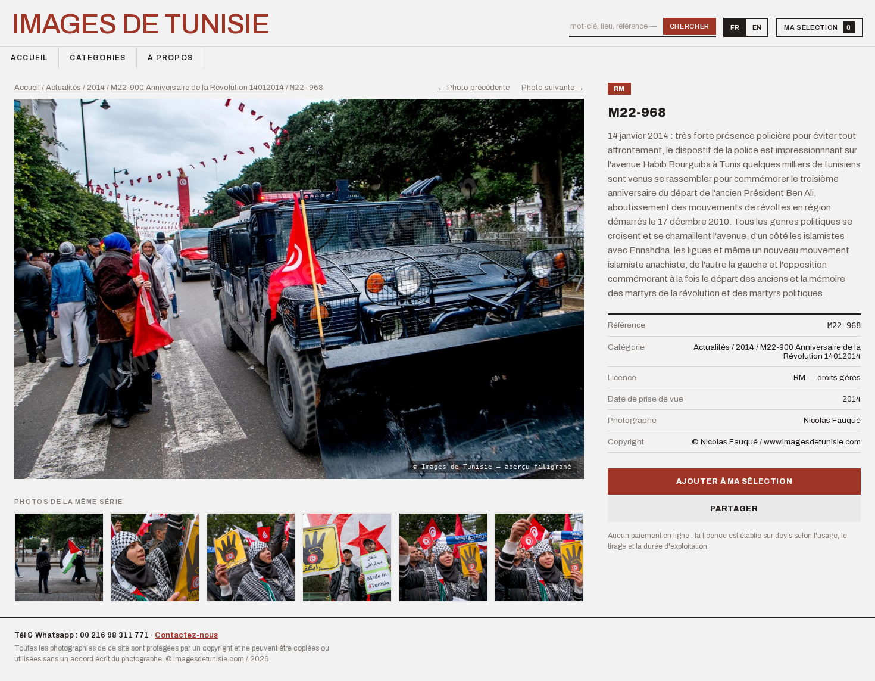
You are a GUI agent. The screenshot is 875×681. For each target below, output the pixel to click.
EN (756, 27)
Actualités (63, 87)
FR (734, 27)
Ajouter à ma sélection (734, 481)
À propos (170, 58)
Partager (734, 509)
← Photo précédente (474, 87)
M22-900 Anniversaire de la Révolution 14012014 (197, 87)
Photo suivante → (552, 87)
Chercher (690, 26)
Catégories (98, 58)
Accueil (29, 58)
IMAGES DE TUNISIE (141, 24)
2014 (96, 87)
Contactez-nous (186, 635)
